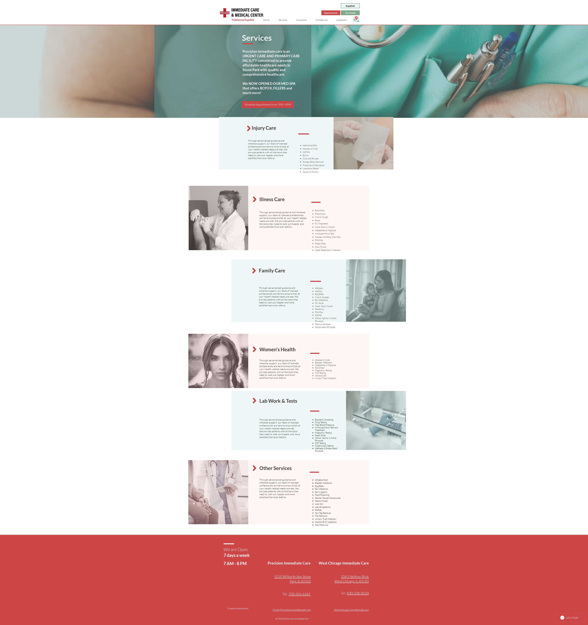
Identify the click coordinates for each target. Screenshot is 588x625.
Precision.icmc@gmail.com (295, 610)
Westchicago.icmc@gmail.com (351, 610)
